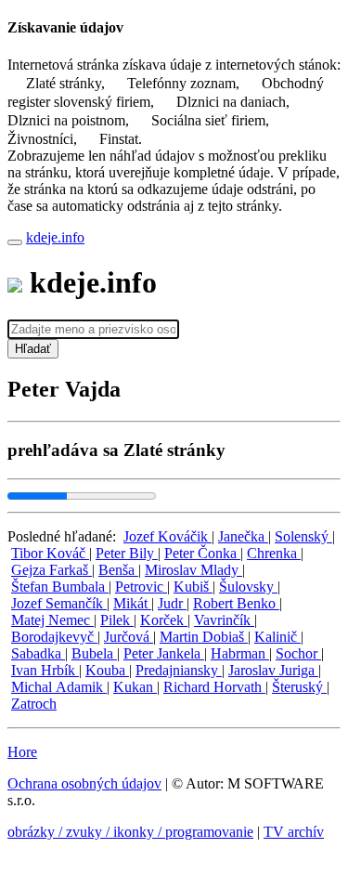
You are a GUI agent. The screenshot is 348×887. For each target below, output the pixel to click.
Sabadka (38, 653)
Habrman (240, 653)
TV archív (294, 832)
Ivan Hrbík (45, 670)
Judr (172, 603)
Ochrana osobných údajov (84, 783)
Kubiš (193, 586)
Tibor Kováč (50, 553)
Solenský (303, 536)
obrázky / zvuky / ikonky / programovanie (130, 832)
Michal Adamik (59, 687)
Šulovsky (248, 586)
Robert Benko (236, 603)
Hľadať (33, 349)
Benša (118, 570)
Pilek (117, 620)
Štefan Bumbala (60, 586)
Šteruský (299, 687)
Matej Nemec (52, 620)
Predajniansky (178, 670)
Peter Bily (127, 553)
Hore (22, 752)
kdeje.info (55, 237)
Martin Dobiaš (204, 637)
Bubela (94, 653)
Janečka (243, 536)
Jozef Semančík (59, 603)
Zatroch (34, 703)
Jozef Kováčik (167, 536)
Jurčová (128, 637)
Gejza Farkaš (51, 570)
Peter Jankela (163, 653)
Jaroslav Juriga (273, 670)
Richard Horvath (214, 687)
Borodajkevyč (54, 637)
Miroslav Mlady (193, 570)
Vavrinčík (224, 620)
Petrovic (141, 586)
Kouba (107, 670)
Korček (163, 620)
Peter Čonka (202, 553)
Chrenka (274, 553)
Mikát (132, 603)
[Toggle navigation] (14, 242)
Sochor (298, 653)
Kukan (135, 687)
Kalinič (277, 637)
